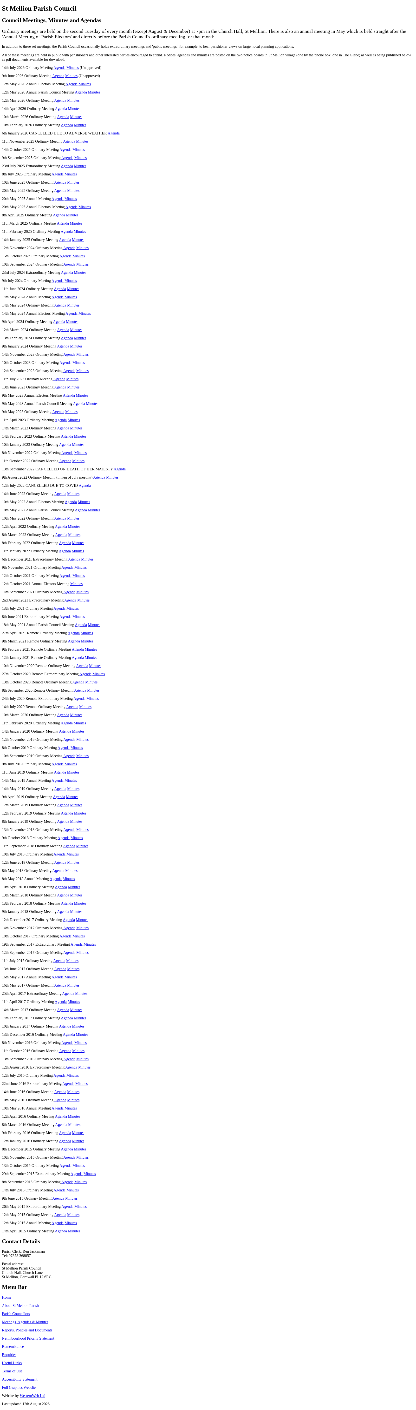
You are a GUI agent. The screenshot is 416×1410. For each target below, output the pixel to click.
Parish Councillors (16, 1314)
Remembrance (13, 1346)
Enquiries (9, 1355)
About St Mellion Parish (20, 1305)
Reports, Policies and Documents (27, 1330)
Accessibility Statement (19, 1379)
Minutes (72, 68)
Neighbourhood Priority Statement (28, 1338)
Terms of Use (12, 1371)
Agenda (59, 68)
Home (6, 1297)
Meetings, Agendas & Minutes (25, 1322)
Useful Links (12, 1363)
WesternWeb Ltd (32, 1396)
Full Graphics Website (19, 1387)
